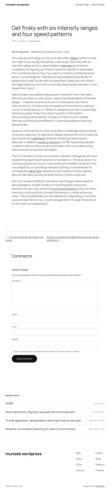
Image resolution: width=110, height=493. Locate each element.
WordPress (100, 486)
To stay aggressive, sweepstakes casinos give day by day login (43, 420)
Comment (16, 280)
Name (15, 314)
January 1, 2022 (98, 412)
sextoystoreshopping (64, 188)
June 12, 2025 (98, 403)
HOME (9, 403)
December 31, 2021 (96, 420)
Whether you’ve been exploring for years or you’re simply (40, 428)
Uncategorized (34, 41)
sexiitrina (54, 142)
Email (14, 326)
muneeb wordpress (17, 4)
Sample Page (82, 4)
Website (15, 339)
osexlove (42, 142)
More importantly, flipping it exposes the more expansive (40, 412)
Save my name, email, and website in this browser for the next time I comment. (46, 351)
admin (23, 41)
